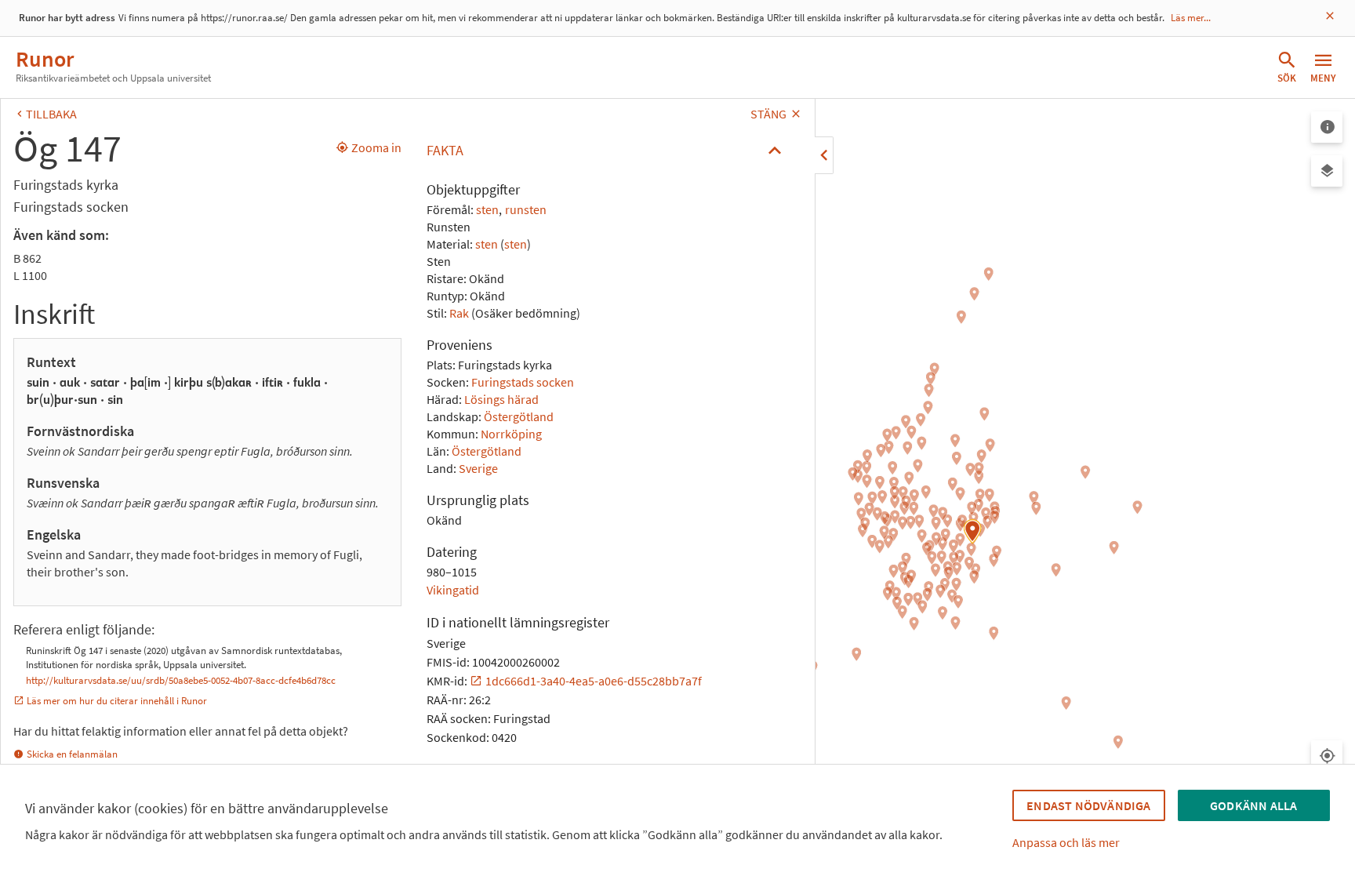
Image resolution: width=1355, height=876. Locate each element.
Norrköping (511, 434)
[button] (608, 150)
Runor (45, 59)
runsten (526, 209)
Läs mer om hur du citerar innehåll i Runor (117, 700)
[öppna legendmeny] (1326, 127)
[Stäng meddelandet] (1330, 16)
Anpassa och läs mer (1066, 842)
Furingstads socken (522, 382)
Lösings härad (501, 399)
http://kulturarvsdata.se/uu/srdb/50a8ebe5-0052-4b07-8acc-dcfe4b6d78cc (181, 680)
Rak (459, 313)
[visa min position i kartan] (1326, 756)
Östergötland (519, 416)
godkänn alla (1253, 805)
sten (487, 209)
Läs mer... (1191, 17)
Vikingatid (453, 590)
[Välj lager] (1326, 171)
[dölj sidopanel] (824, 155)
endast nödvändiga (1088, 805)
